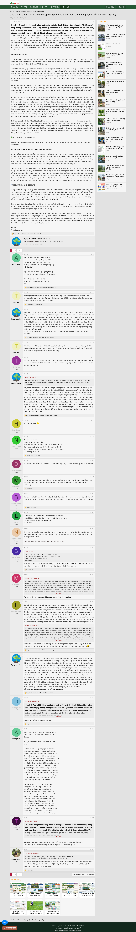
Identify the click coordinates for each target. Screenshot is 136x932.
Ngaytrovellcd (15, 18)
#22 (93, 849)
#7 (93, 373)
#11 (93, 477)
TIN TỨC (24, 7)
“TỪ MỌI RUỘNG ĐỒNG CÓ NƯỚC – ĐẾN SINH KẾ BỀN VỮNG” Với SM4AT (17, 914)
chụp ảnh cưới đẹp (57, 541)
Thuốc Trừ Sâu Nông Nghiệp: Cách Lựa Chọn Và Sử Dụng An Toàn (35, 914)
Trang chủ (14, 7)
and (34, 304)
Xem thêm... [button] (59, 593)
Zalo (4, 922)
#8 (93, 420)
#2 (93, 254)
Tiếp (19, 250)
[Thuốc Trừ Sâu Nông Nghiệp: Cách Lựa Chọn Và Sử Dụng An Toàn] (35, 905)
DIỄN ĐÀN (65, 7)
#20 (93, 729)
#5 (93, 342)
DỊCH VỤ (43, 7)
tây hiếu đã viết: (29, 377)
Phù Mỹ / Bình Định (45, 238)
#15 (93, 547)
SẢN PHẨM (34, 7)
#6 (93, 357)
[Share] (94, 21)
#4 (93, 309)
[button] (48, 7)
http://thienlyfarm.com (30, 241)
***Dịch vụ (102, 21)
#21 (93, 817)
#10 (93, 460)
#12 (93, 493)
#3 (93, 292)
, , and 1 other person (41, 287)
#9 (93, 436)
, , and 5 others (28, 233)
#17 (93, 601)
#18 (93, 655)
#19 (93, 698)
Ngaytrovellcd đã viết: (31, 578)
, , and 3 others (40, 337)
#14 (93, 528)
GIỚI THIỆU (55, 7)
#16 (93, 574)
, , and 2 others (41, 415)
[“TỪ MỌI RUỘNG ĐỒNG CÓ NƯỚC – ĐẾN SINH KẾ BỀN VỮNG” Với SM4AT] (17, 905)
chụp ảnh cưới (29, 541)
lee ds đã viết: (29, 551)
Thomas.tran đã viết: (31, 853)
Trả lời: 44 (19, 21)
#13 (93, 512)
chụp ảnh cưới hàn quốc (42, 541)
